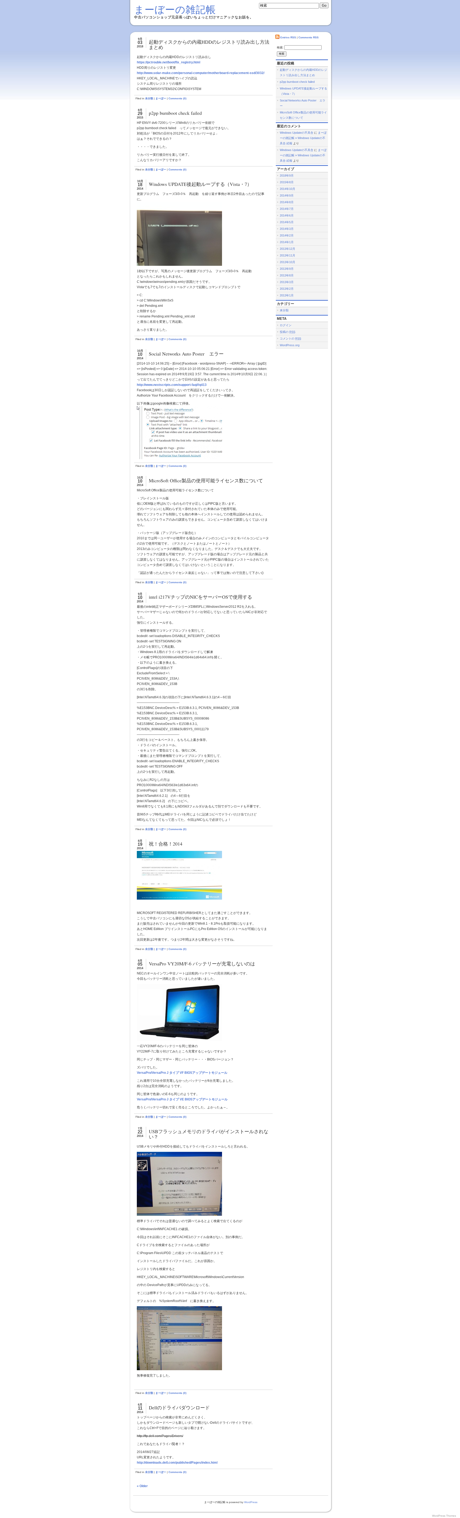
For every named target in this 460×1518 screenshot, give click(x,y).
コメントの (290, 338)
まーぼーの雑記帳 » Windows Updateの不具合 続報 (303, 138)
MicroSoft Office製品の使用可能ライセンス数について (206, 480)
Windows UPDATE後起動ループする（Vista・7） (200, 184)
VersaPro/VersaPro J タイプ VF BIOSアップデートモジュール (182, 1073)
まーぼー (160, 98)
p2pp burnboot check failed (175, 113)
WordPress (250, 1502)
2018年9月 (287, 175)
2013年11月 (287, 255)
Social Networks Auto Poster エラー (186, 353)
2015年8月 (287, 182)
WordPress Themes (444, 1515)
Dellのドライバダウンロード (179, 1407)
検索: (280, 47)
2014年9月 (287, 195)
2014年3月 (287, 228)
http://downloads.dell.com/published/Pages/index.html (177, 1462)
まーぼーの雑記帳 (175, 9)
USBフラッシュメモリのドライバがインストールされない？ (208, 1134)
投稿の (287, 331)
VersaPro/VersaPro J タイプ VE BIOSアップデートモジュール (182, 1099)
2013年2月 (287, 288)
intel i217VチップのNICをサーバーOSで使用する (200, 597)
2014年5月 (287, 222)
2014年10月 (287, 188)
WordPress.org (289, 345)
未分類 (149, 98)
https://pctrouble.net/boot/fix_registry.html (168, 62)
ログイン (285, 325)
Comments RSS (308, 37)
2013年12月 (287, 248)
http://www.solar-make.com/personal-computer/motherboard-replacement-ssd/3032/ (200, 73)
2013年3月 (287, 282)
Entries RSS (288, 37)
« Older (142, 1486)
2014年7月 (287, 208)
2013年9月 (287, 268)
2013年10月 (287, 262)
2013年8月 (287, 275)
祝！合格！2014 (165, 843)
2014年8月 (287, 202)
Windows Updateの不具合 (296, 132)
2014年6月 (287, 215)
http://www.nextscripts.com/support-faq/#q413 (172, 385)
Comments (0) (177, 98)
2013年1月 (287, 295)
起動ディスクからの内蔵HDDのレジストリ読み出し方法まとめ (209, 44)
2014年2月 (287, 235)
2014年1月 (287, 242)
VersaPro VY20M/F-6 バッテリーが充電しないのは (202, 963)
